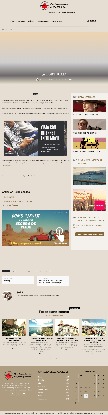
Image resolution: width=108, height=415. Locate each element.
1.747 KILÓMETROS (12, 205)
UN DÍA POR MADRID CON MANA (18, 201)
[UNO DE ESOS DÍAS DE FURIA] (89, 124)
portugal (39, 270)
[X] (62, 88)
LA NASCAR (9, 197)
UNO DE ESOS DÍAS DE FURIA (85, 133)
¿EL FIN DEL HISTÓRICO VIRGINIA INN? (14, 339)
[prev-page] (51, 358)
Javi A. (44, 79)
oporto (33, 270)
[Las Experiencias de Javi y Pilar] (54, 5)
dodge (18, 270)
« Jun (75, 403)
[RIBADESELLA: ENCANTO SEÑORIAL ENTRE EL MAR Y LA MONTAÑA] (94, 327)
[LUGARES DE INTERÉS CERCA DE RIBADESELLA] (41, 327)
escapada (24, 270)
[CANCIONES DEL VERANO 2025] (89, 143)
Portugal (31, 108)
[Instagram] (12, 394)
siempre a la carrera (56, 270)
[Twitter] (18, 394)
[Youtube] (24, 394)
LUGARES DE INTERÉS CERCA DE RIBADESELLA (41, 339)
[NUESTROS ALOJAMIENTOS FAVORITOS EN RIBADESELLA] (67, 327)
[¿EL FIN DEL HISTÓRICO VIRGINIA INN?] (14, 327)
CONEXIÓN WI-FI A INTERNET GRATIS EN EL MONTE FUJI (51, 282)
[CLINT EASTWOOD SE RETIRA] (89, 106)
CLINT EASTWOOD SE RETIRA (85, 114)
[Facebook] (57, 88)
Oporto (35, 103)
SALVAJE (7, 281)
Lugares (35, 94)
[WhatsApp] (72, 88)
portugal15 (46, 270)
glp (29, 270)
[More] (76, 88)
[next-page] (56, 358)
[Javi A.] (37, 79)
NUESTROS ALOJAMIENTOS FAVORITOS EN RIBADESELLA (67, 339)
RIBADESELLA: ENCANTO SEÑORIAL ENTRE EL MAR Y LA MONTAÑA (93, 340)
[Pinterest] (67, 88)
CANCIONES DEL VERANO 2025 (86, 151)
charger (13, 270)
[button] (91, 21)
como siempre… (7, 165)
